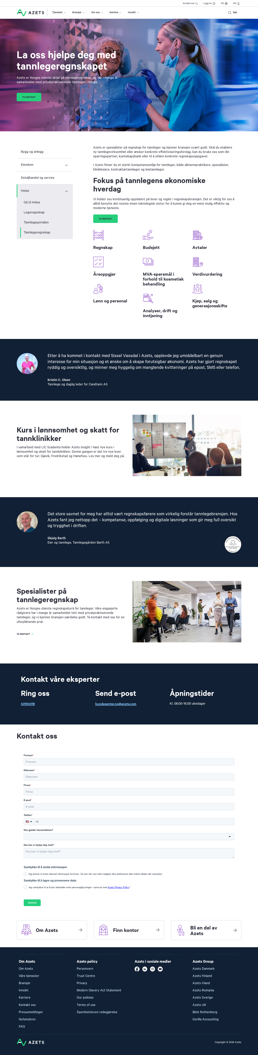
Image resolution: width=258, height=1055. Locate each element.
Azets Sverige (203, 997)
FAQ (22, 1026)
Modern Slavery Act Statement (99, 990)
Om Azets (26, 969)
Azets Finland (202, 976)
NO (222, 3)
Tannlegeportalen (36, 222)
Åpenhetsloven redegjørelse (97, 1012)
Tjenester (57, 12)
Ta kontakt (29, 97)
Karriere (114, 12)
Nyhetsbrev (27, 1019)
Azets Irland (201, 983)
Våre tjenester (29, 976)
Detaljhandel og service (37, 178)
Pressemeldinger (31, 1012)
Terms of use (86, 1005)
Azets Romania (203, 990)
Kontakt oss (188, 3)
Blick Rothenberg (205, 1012)
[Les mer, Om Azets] (80, 930)
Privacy (82, 983)
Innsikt (132, 12)
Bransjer (76, 12)
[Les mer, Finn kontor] (158, 930)
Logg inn (207, 3)
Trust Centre (86, 976)
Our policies (85, 997)
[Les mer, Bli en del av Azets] (235, 930)
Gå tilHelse (32, 202)
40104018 (28, 703)
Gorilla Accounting (206, 1019)
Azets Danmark (204, 969)
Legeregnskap (34, 212)
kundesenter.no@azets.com (115, 703)
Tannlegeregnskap (37, 232)
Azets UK (199, 1005)
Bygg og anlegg (32, 152)
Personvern (85, 969)
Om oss (95, 12)
